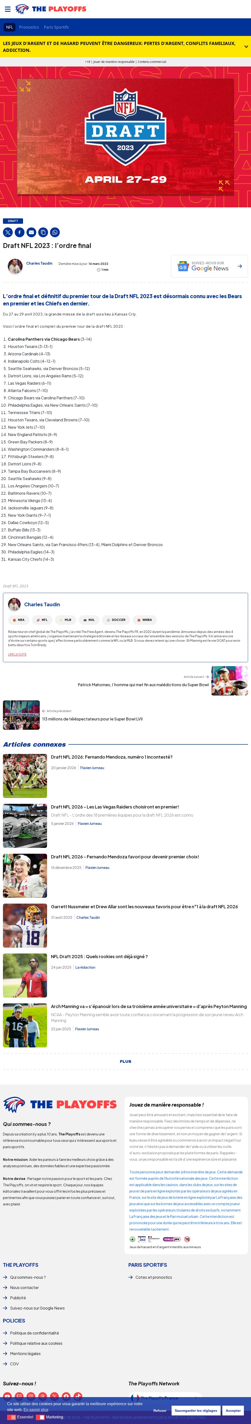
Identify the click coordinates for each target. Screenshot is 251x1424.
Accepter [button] (233, 1411)
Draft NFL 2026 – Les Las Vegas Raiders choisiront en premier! (115, 806)
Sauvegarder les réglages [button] (196, 1411)
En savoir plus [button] (36, 1410)
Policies (14, 1320)
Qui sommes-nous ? (28, 1277)
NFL (9, 27)
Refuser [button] (159, 1411)
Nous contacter (24, 1287)
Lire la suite (17, 654)
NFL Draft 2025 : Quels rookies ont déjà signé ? (99, 956)
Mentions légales (25, 1353)
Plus (125, 1062)
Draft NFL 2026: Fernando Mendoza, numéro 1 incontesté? (112, 757)
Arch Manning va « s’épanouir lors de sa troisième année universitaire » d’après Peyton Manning (149, 1006)
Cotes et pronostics (154, 1277)
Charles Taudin (39, 263)
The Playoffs (20, 1265)
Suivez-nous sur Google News (37, 1308)
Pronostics (29, 27)
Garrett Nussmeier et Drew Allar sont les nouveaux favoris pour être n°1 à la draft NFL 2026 (144, 906)
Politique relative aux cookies (36, 1343)
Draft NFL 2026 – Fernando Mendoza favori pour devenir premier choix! (125, 856)
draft (13, 221)
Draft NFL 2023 (15, 586)
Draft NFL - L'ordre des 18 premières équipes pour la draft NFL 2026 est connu (122, 815)
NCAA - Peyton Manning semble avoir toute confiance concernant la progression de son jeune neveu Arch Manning (147, 1017)
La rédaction (85, 967)
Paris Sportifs (56, 27)
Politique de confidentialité (34, 1332)
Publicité (18, 1297)
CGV (14, 1363)
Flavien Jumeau (92, 768)
